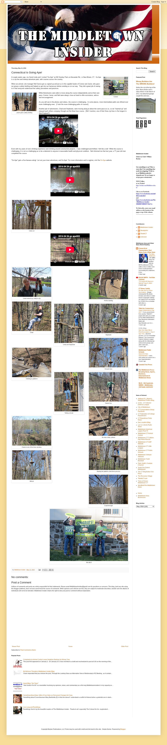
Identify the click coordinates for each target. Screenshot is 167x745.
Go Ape (103, 160)
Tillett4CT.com (142, 478)
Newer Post (16, 646)
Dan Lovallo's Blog (144, 422)
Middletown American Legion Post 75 (145, 430)
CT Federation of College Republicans (146, 414)
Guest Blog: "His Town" (30, 683)
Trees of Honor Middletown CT (143, 482)
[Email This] (43, 570)
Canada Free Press (145, 365)
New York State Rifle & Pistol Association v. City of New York (146, 332)
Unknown (143, 237)
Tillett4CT (143, 234)
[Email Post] (39, 570)
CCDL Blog (142, 328)
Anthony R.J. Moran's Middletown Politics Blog (146, 399)
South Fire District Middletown (144, 468)
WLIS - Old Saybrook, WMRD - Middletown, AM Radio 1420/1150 (146, 385)
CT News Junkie (144, 288)
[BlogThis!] (45, 570)
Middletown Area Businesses (143, 496)
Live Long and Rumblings (31, 707)
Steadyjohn (144, 230)
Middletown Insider (146, 227)
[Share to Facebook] (50, 570)
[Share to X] (48, 570)
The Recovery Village (145, 476)
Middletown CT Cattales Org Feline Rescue (146, 438)
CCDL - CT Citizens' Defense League (144, 403)
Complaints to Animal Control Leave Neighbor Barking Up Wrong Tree (46, 659)
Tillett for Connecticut (146, 308)
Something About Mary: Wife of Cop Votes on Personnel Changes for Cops (47, 695)
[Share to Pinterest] (52, 570)
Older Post (124, 646)
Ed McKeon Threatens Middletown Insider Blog (38, 671)
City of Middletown (144, 407)
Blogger (122, 729)
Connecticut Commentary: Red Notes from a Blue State (147, 250)
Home (70, 646)
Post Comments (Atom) (28, 650)
